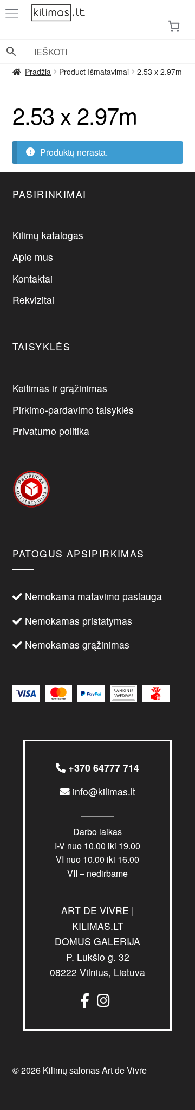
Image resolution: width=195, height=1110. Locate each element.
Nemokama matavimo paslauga (93, 596)
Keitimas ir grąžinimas (59, 388)
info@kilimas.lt (102, 791)
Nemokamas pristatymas (78, 620)
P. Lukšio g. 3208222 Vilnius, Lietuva (97, 941)
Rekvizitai (33, 299)
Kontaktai (32, 278)
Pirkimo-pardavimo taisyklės (73, 409)
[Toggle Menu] (14, 14)
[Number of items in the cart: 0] (174, 26)
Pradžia (38, 71)
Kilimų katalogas (47, 235)
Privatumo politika (50, 431)
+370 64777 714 (102, 768)
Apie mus (32, 257)
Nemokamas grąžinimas (77, 644)
